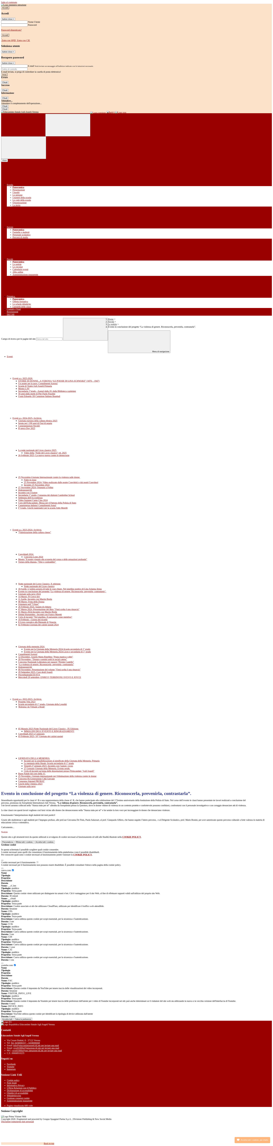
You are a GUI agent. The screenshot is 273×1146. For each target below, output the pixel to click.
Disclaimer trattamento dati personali (17, 1121)
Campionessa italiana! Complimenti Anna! (37, 505)
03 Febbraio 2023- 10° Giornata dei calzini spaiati (40, 736)
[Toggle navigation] (23, 147)
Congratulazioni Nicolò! (29, 426)
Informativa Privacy (16, 1085)
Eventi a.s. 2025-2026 (23, 378)
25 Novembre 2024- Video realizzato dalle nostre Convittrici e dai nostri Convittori (61, 482)
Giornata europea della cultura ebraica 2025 (37, 421)
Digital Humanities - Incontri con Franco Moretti (40, 614)
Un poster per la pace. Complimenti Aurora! (38, 383)
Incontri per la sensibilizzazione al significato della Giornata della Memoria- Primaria (62, 761)
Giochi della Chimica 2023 (30, 784)
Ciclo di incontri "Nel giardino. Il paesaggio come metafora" (45, 617)
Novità (111, 321)
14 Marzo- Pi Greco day (29, 596)
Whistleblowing (14, 1095)
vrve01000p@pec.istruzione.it (37, 1050)
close (4, 160)
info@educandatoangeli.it (36, 1045)
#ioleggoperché (25, 667)
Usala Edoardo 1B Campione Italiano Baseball (39, 396)
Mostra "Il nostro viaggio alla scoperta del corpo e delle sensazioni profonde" (52, 559)
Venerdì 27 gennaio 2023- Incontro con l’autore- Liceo (48, 766)
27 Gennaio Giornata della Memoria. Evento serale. (47, 768)
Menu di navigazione (160, 351)
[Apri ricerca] (67, 125)
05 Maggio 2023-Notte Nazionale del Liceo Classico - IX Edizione (48, 728)
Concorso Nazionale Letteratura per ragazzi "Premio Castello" (46, 662)
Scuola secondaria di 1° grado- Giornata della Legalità (42, 704)
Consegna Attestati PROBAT (31, 781)
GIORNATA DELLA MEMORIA (34, 758)
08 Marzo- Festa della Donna (31, 601)
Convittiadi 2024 (26, 554)
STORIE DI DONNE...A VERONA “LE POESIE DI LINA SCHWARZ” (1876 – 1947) (58, 381)
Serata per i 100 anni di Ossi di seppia (35, 423)
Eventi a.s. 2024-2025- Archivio (27, 418)
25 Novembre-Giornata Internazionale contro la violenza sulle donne (49, 477)
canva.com (6, 870)
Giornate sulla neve (27, 786)
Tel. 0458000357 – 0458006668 (25, 1043)
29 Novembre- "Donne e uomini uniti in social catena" (42, 659)
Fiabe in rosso (30, 480)
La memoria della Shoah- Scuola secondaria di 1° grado (49, 763)
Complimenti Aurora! (27, 654)
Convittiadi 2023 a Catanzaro (31, 734)
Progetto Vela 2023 (26, 701)
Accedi (5, 8)
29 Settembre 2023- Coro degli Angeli (35, 672)
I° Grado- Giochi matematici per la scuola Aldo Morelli (43, 508)
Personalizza (7, 842)
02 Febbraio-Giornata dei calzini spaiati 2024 (38, 625)
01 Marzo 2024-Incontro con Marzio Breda (37, 612)
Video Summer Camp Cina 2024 (33, 500)
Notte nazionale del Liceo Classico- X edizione (39, 584)
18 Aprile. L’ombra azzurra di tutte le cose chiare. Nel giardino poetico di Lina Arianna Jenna (60, 589)
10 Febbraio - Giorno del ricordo (32, 619)
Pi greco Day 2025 (26, 428)
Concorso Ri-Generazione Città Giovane (36, 778)
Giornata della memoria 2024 (31, 646)
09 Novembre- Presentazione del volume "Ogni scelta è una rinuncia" (49, 669)
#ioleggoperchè (25, 490)
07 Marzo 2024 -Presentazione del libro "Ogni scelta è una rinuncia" (48, 609)
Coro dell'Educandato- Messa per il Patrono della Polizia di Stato (47, 503)
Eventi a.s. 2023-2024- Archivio (27, 530)
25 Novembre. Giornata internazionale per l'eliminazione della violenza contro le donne (57, 776)
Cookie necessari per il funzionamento (18, 862)
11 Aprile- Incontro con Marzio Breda (35, 599)
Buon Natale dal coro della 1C (32, 773)
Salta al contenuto (9, 2)
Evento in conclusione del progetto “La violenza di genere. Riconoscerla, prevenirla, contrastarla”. (62, 591)
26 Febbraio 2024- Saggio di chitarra (34, 607)
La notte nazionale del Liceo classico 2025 (37, 450)
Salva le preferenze (23, 1019)
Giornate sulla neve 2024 (29, 594)
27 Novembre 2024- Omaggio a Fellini (35, 487)
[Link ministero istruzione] (13, 5)
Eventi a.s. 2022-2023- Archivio (27, 699)
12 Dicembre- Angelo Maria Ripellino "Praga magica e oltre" (45, 657)
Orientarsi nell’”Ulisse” (28, 604)
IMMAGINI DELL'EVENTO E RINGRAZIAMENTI (49, 731)
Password (32, 25)
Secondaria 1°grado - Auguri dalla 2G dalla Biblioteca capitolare (47, 391)
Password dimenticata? (11, 30)
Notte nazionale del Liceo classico (39, 586)
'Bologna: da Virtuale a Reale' (31, 707)
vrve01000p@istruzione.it (36, 1048)
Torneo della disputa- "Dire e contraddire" (37, 562)
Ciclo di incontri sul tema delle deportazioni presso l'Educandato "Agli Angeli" (59, 771)
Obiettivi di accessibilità (17, 1093)
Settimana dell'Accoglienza (30, 498)
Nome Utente (34, 22)
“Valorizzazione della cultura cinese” (34, 532)
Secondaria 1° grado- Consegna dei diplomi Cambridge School (46, 495)
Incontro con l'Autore (27, 492)
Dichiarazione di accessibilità (20, 1090)
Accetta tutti (45, 842)
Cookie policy (13, 1080)
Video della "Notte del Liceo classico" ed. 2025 (45, 453)
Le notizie (112, 324)
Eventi (10, 356)
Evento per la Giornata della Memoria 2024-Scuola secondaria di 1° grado (57, 649)
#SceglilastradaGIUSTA (29, 675)
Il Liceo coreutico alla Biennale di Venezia (37, 622)
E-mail (31, 66)
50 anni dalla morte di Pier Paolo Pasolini (36, 394)
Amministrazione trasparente (19, 1101)
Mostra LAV (24, 388)
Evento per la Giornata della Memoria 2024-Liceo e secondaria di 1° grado (57, 651)
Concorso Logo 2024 (33, 557)
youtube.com (7, 965)
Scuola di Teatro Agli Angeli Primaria (35, 386)
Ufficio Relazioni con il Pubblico (21, 1088)
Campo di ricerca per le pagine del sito (18, 339)
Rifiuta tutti (24, 842)
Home (110, 319)
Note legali (12, 1083)
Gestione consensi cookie (18, 1098)
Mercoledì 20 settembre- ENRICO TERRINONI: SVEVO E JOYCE (49, 677)
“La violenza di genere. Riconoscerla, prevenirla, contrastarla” (46, 664)
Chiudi (4, 82)
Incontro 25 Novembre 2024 (36, 485)
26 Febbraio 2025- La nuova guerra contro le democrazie (43, 455)
